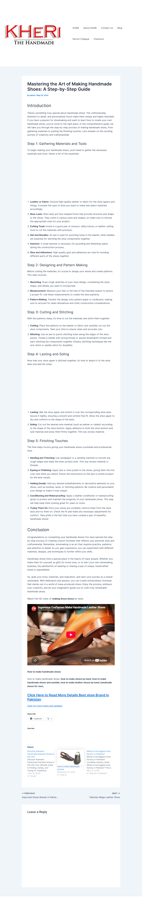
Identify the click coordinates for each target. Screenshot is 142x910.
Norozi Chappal (81, 39)
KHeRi (76, 28)
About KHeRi (90, 28)
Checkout (99, 39)
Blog (119, 28)
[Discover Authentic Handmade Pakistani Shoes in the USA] (42, 763)
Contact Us (107, 28)
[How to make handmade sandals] (70, 757)
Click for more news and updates (44, 705)
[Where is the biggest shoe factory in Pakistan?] (102, 762)
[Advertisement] (71, 178)
